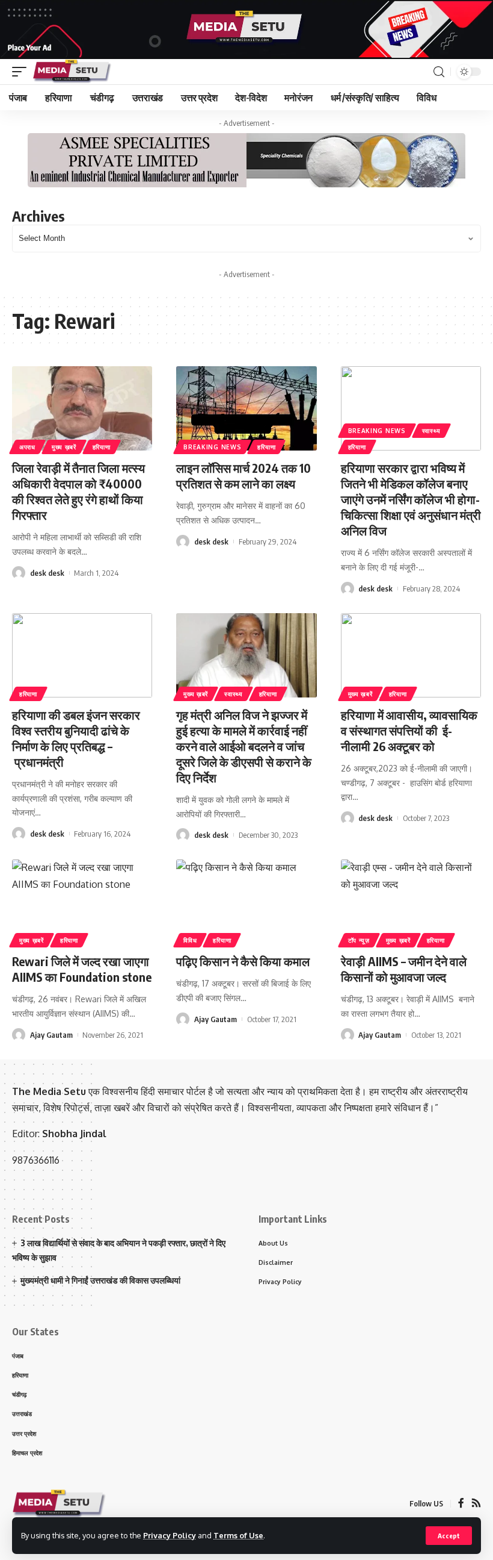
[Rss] (476, 1503)
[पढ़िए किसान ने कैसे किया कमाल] (246, 902)
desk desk (47, 573)
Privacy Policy (169, 1535)
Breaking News (212, 447)
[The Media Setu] (72, 71)
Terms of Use (238, 1535)
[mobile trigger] (22, 71)
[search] (438, 72)
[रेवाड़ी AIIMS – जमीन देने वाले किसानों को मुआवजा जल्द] (411, 902)
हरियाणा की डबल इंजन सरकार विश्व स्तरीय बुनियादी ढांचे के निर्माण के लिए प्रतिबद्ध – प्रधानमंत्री (76, 738)
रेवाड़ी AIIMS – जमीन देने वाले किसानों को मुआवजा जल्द (404, 968)
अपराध (27, 447)
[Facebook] (461, 1503)
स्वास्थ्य (431, 430)
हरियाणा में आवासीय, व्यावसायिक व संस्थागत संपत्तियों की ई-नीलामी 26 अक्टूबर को (409, 730)
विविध (190, 940)
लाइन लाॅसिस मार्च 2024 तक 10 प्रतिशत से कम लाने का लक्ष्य (243, 475)
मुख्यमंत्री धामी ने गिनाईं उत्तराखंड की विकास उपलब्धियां (100, 1280)
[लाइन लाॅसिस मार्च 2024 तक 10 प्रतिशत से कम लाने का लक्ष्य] (246, 408)
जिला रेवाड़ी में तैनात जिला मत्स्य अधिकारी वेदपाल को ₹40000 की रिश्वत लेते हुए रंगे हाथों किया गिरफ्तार (78, 491)
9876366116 (36, 1160)
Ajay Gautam (51, 1035)
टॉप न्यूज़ (359, 940)
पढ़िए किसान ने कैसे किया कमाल (243, 961)
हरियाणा (102, 447)
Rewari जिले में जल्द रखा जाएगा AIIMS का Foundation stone (82, 968)
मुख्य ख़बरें (64, 447)
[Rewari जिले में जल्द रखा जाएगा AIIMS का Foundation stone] (82, 902)
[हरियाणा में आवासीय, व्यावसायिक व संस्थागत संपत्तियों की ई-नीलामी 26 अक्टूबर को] (411, 655)
